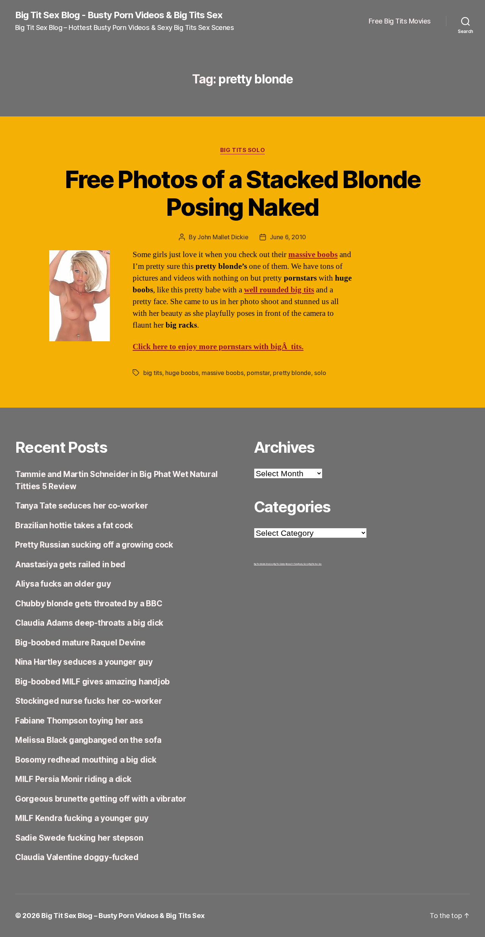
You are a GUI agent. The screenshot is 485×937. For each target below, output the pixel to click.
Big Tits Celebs (279, 564)
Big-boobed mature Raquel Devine (80, 642)
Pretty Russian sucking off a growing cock (94, 544)
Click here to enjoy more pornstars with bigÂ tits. (218, 347)
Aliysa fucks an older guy (63, 584)
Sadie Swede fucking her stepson (79, 838)
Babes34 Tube (292, 564)
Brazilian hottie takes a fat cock (74, 525)
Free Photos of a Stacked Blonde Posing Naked (243, 193)
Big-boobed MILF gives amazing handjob (92, 681)
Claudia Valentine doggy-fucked (77, 857)
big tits (152, 373)
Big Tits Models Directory (263, 564)
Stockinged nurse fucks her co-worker (88, 701)
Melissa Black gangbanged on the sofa (88, 740)
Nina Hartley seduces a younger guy (84, 662)
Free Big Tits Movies (400, 21)
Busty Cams (303, 564)
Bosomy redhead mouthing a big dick (85, 759)
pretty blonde (292, 373)
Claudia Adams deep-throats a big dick (89, 623)
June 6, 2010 (288, 237)
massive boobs (223, 373)
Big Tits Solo (242, 150)
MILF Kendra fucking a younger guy (82, 818)
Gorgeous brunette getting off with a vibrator (100, 799)
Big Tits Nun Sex (315, 564)
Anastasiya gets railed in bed (70, 564)
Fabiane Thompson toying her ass (79, 720)
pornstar (258, 373)
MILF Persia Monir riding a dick (73, 779)
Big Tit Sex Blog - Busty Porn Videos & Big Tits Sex (118, 15)
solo (320, 373)
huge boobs (181, 373)
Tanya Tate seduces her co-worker (81, 505)
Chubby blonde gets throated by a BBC (88, 603)
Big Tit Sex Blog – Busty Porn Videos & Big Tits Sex (122, 916)
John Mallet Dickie (222, 237)
